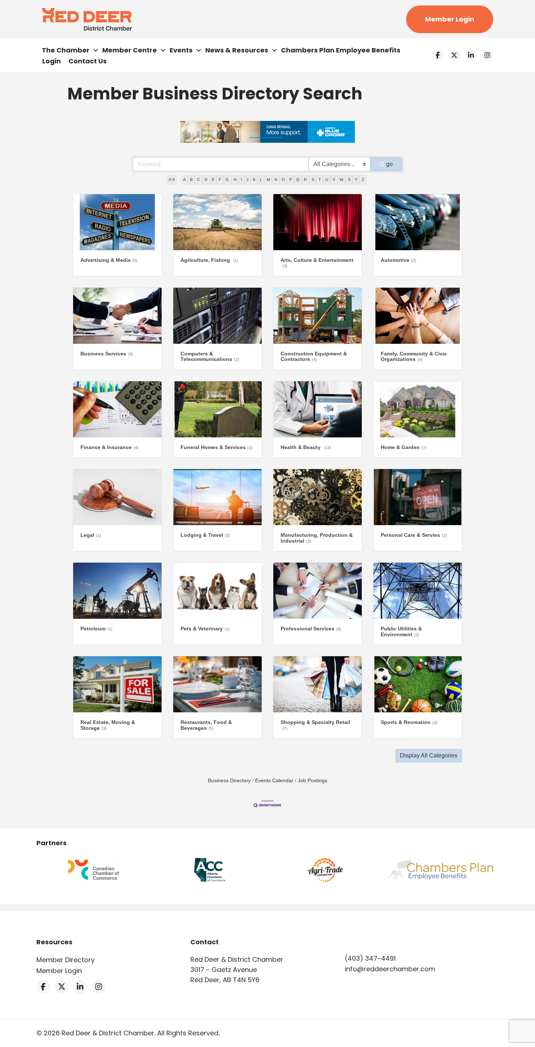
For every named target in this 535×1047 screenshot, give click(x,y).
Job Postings (312, 780)
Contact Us (87, 61)
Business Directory (229, 780)
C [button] (198, 179)
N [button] (275, 179)
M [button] (268, 179)
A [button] (184, 179)
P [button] (290, 179)
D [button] (206, 179)
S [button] (313, 179)
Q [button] (298, 179)
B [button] (191, 179)
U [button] (326, 179)
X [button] (349, 179)
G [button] (227, 179)
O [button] (283, 179)
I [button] (241, 179)
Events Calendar (274, 780)
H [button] (235, 179)
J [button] (247, 179)
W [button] (341, 179)
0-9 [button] (172, 179)
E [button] (213, 179)
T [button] (319, 179)
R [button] (305, 179)
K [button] (254, 179)
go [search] (389, 164)
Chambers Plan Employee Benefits (340, 50)
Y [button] (356, 179)
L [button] (261, 179)
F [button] (220, 179)
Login (51, 61)
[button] (428, 756)
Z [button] (363, 179)
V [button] (334, 179)
